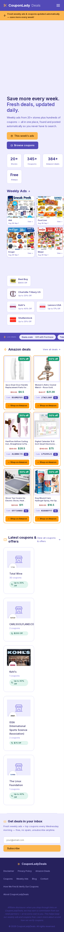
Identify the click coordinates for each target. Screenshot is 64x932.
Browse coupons (24, 145)
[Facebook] (30, 901)
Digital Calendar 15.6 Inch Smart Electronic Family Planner (45, 444)
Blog (34, 879)
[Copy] (26, 397)
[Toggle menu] (58, 5)
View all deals (50, 349)
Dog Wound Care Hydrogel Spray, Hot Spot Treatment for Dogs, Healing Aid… (47, 502)
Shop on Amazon (18, 405)
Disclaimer (8, 871)
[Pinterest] (33, 901)
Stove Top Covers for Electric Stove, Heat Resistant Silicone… (15, 500)
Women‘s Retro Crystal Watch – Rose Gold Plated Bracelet (45, 387)
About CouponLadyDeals (16, 894)
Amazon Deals (42, 871)
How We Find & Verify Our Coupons (21, 886)
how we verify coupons (32, 920)
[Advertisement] (32, 62)
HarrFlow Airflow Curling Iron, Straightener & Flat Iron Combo (16, 444)
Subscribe (13, 848)
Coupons (8, 879)
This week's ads (24, 135)
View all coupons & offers (46, 539)
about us (52, 917)
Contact (44, 879)
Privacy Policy (25, 871)
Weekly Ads (17, 191)
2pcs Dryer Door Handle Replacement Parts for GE (16, 387)
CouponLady (24, 5)
